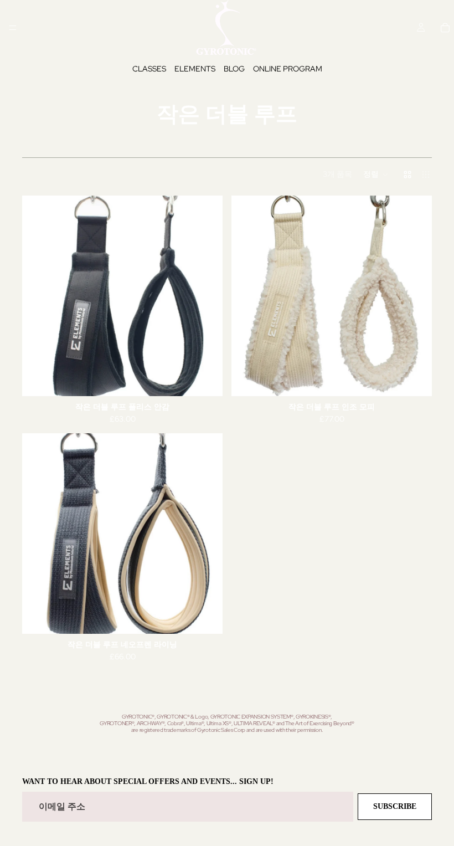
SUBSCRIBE (394, 806)
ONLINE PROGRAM (287, 69)
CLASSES (149, 69)
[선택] (205, 379)
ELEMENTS (194, 69)
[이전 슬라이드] (38, 296)
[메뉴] (12, 27)
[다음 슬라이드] (206, 296)
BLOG (234, 69)
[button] (376, 174)
